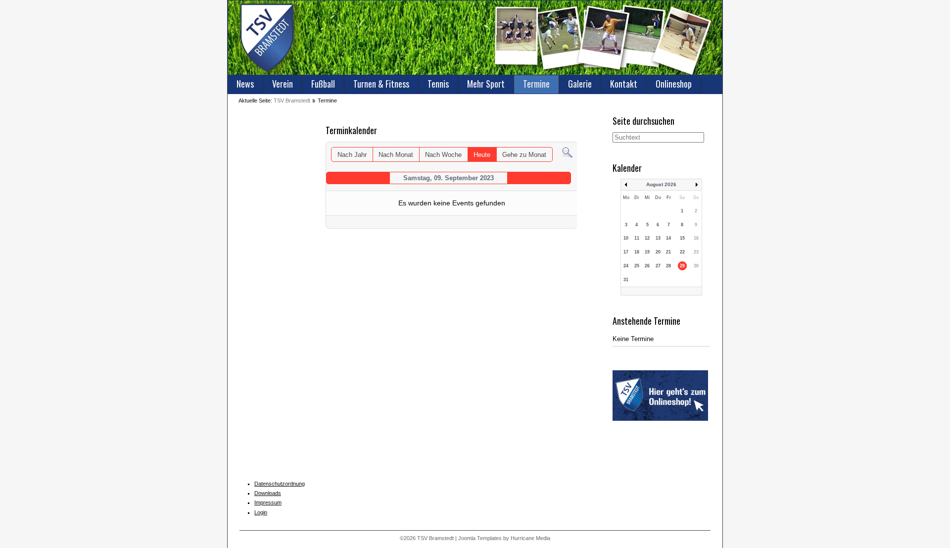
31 (625, 279)
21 (668, 251)
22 (682, 251)
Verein (282, 83)
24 (625, 265)
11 (636, 238)
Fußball (323, 83)
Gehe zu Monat (524, 154)
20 (658, 251)
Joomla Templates (480, 538)
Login (260, 512)
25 (636, 265)
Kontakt (623, 83)
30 (696, 265)
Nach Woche (443, 154)
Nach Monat (396, 154)
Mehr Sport (486, 83)
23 (696, 251)
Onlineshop (674, 83)
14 (668, 238)
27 (658, 265)
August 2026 (661, 184)
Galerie (580, 83)
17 (625, 251)
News (245, 83)
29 (682, 265)
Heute (482, 154)
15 (682, 238)
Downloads (267, 493)
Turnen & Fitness (381, 83)
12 (647, 238)
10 (625, 238)
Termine (536, 83)
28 (668, 265)
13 (658, 238)
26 (647, 265)
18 (636, 251)
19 (647, 251)
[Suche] (567, 152)
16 (696, 238)
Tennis (438, 83)
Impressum (268, 502)
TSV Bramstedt (292, 100)
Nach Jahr (352, 154)
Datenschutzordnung (279, 484)
